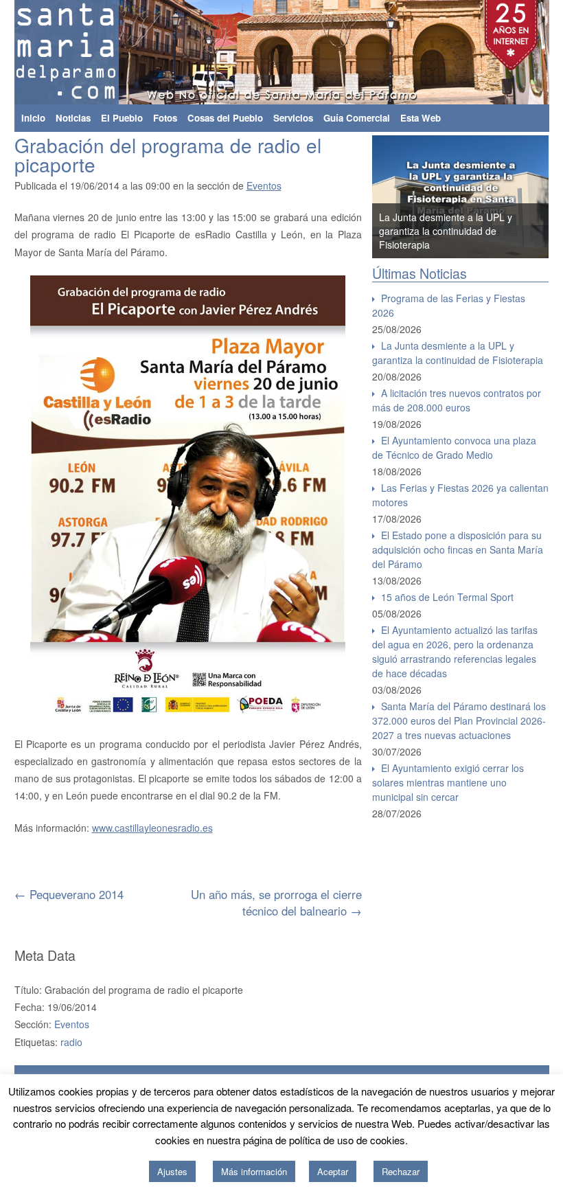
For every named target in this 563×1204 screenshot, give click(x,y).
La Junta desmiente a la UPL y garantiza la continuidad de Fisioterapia (445, 230)
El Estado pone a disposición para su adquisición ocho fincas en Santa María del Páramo (457, 549)
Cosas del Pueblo (225, 117)
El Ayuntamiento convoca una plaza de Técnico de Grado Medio (454, 447)
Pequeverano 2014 (69, 894)
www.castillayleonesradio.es (152, 827)
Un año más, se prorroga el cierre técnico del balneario (276, 902)
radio (71, 1042)
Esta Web (420, 117)
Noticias (73, 117)
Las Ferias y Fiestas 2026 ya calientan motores (460, 495)
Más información (254, 1171)
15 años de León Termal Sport (447, 597)
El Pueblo (122, 117)
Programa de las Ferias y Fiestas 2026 (448, 305)
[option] (460, 196)
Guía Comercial (356, 117)
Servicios (293, 117)
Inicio (33, 117)
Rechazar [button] (401, 1171)
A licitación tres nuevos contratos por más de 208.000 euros (456, 400)
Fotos (165, 117)
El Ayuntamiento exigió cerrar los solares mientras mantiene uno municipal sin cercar (448, 782)
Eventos (264, 185)
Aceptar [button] (332, 1171)
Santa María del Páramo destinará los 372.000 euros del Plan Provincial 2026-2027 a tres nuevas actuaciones (459, 720)
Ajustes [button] (172, 1171)
